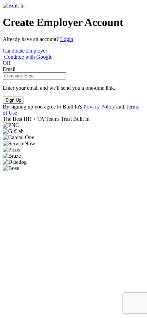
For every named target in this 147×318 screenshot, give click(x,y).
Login (66, 39)
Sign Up (13, 100)
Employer (36, 51)
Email (9, 69)
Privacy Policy (99, 107)
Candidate (14, 51)
